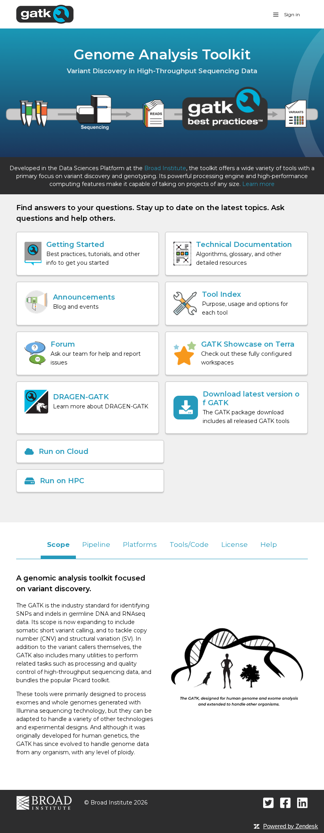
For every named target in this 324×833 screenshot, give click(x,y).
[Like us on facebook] (285, 802)
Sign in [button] (292, 14)
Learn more (258, 184)
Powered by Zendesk (290, 826)
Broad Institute (165, 168)
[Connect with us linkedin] (302, 802)
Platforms (140, 544)
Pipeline (96, 544)
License (234, 544)
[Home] (44, 13)
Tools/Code (189, 544)
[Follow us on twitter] (268, 802)
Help (268, 544)
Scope (58, 544)
